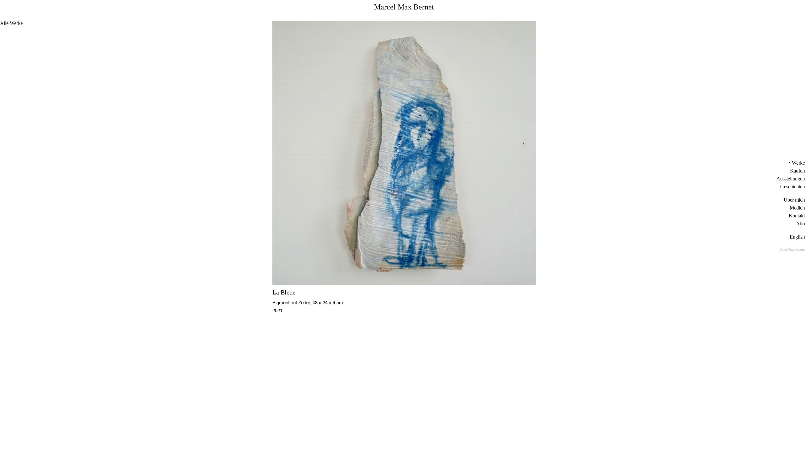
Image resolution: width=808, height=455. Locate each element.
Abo (800, 223)
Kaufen (797, 170)
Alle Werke (11, 23)
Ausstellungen (790, 178)
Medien (797, 207)
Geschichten (792, 186)
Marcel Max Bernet (404, 7)
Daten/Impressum (792, 249)
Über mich (794, 200)
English (797, 237)
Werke (798, 163)
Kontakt (797, 215)
